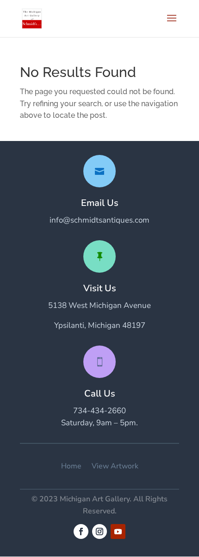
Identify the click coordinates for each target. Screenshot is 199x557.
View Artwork (115, 466)
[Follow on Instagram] (99, 531)
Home (71, 466)
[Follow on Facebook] (81, 531)
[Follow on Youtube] (118, 531)
